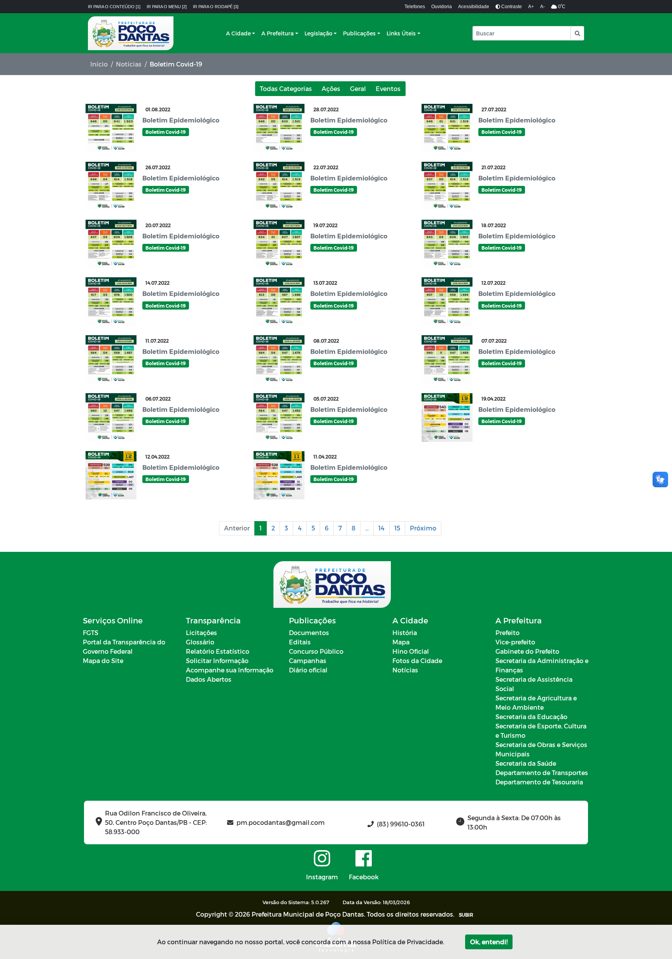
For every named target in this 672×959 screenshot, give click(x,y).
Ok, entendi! (489, 941)
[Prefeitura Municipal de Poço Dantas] (130, 33)
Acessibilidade (473, 6)
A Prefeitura (277, 33)
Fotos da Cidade (417, 660)
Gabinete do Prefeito (527, 651)
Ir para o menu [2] (167, 6)
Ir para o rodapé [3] (215, 6)
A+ (531, 6)
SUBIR (466, 914)
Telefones (414, 6)
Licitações (201, 632)
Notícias (129, 64)
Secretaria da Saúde (525, 763)
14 (381, 528)
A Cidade (238, 33)
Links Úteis (401, 33)
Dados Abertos (208, 679)
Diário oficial (308, 670)
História (404, 632)
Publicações (359, 33)
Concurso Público (316, 651)
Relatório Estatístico (217, 651)
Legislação (318, 33)
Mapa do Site (103, 660)
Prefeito (507, 632)
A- (542, 6)
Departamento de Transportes (541, 772)
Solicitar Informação (217, 660)
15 (397, 528)
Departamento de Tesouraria (539, 782)
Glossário (200, 642)
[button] (576, 33)
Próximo (423, 528)
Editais (300, 642)
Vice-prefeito (515, 642)
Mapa (401, 642)
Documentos (309, 632)
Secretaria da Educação (531, 716)
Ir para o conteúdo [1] (114, 6)
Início (99, 64)
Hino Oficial (410, 651)
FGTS (90, 632)
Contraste (511, 6)
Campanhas (307, 660)
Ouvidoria (441, 6)
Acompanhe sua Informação (229, 670)
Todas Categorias (286, 88)
